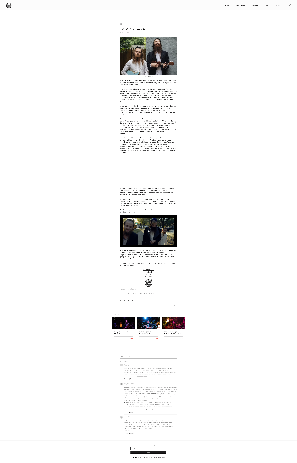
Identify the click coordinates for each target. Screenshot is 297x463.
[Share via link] (132, 300)
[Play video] (148, 231)
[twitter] (133, 457)
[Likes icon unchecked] (125, 379)
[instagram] (138, 457)
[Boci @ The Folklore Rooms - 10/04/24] (123, 323)
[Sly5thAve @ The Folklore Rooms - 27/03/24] (148, 323)
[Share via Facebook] (120, 300)
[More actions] (176, 24)
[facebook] (131, 457)
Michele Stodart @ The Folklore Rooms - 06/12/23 (172, 332)
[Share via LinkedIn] (128, 300)
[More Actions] (176, 365)
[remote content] (148, 170)
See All (183, 314)
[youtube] (136, 457)
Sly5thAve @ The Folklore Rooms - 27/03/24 (147, 332)
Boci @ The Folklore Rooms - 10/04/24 (123, 332)
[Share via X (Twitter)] (124, 300)
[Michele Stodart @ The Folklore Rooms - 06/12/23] (173, 323)
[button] (290, 5)
